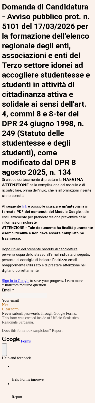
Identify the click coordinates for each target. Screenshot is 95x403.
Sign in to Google (15, 281)
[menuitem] (52, 373)
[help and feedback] (4, 349)
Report (57, 330)
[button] (47, 305)
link (24, 206)
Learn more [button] (74, 281)
